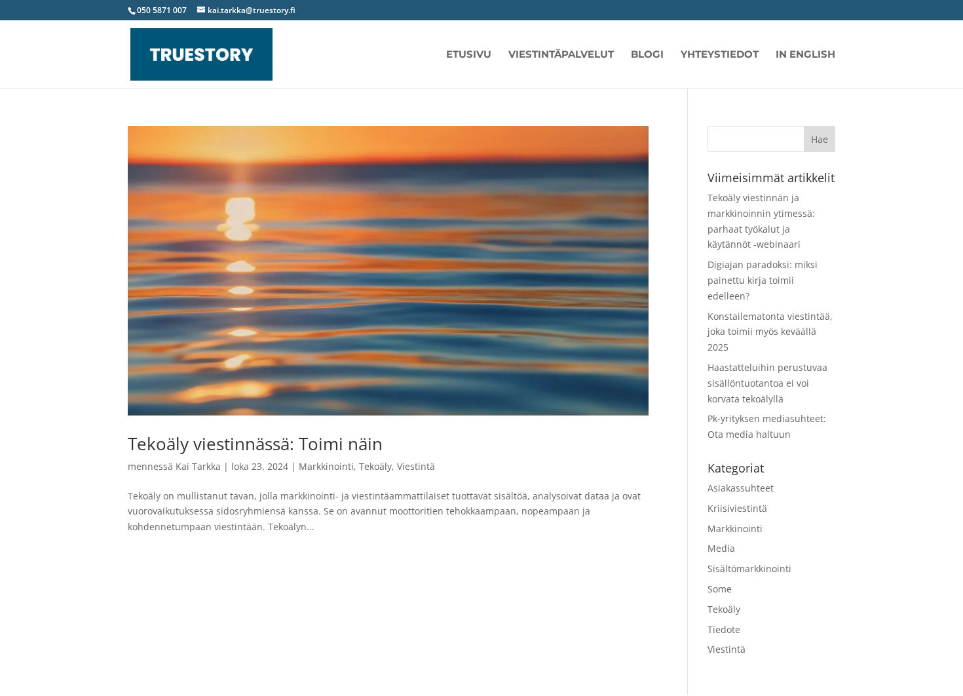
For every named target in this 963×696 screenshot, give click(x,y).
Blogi (647, 55)
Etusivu (468, 55)
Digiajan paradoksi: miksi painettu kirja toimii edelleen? (763, 280)
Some (720, 589)
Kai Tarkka (198, 466)
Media (721, 548)
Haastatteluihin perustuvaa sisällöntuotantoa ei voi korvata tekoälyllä (767, 383)
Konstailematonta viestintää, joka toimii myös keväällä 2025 (770, 332)
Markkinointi (326, 466)
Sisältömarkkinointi (749, 568)
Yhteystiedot (720, 55)
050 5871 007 (162, 10)
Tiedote (724, 629)
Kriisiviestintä (737, 508)
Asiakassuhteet (741, 488)
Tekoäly (375, 466)
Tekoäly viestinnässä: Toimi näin (255, 443)
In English (805, 55)
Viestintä (416, 466)
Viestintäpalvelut (561, 55)
